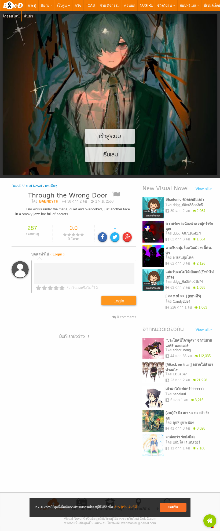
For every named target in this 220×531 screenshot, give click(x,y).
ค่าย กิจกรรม (110, 5)
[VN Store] (209, 520)
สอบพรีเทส (188, 5)
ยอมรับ (173, 507)
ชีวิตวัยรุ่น (165, 5)
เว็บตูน (62, 5)
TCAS (90, 5)
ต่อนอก (129, 5)
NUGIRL (146, 5)
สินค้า (28, 16)
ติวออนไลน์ (11, 16)
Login (118, 301)
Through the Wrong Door (67, 196)
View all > (204, 188)
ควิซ (78, 5)
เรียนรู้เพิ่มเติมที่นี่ (125, 507)
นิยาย (45, 5)
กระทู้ (32, 5)
